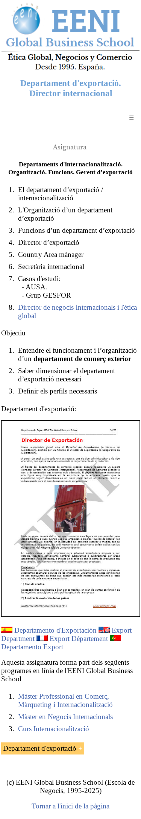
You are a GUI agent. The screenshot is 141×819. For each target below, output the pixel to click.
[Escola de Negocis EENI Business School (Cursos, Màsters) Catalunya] (70, 70)
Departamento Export (32, 647)
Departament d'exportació (39, 748)
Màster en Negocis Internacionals (65, 717)
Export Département (79, 638)
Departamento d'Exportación (55, 630)
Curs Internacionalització (53, 729)
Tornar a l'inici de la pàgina (70, 806)
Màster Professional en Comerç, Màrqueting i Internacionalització (65, 700)
